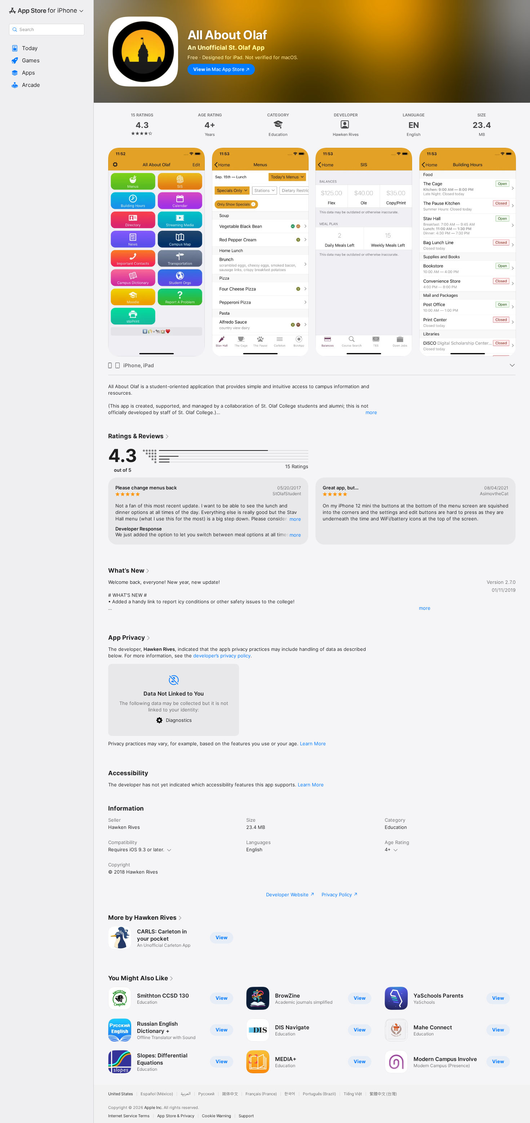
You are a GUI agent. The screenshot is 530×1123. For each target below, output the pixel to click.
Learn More (313, 743)
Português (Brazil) (319, 1094)
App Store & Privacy (175, 1116)
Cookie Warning (216, 1116)
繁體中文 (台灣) (383, 1094)
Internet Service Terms (129, 1116)
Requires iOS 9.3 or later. (136, 849)
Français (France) (261, 1094)
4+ (388, 849)
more (371, 412)
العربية (186, 1094)
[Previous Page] (101, 252)
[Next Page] (523, 252)
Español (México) (157, 1094)
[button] (46, 48)
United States (120, 1094)
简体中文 (230, 1094)
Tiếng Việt (353, 1094)
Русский (206, 1094)
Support (246, 1116)
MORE (295, 519)
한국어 (289, 1094)
